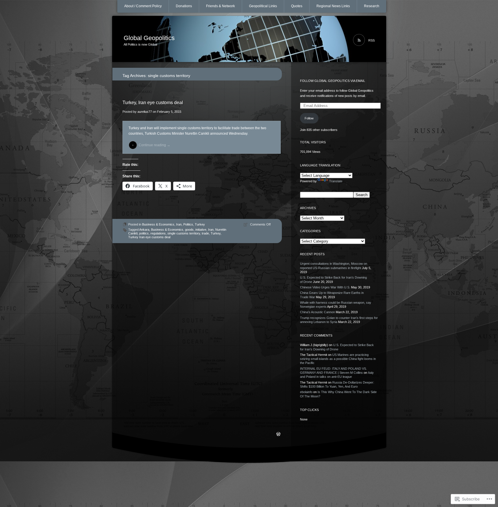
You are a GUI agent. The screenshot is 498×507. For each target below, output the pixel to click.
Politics (188, 224)
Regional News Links (333, 6)
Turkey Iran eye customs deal (149, 237)
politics (144, 233)
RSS (371, 40)
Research (371, 6)
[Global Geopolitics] (249, 39)
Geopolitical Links (263, 6)
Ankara (144, 229)
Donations (184, 6)
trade (205, 233)
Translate (335, 181)
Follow (309, 118)
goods (189, 229)
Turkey (200, 224)
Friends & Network (220, 6)
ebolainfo (306, 392)
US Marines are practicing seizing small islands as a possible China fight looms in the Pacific (338, 359)
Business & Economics (158, 224)
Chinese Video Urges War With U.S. (325, 287)
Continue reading (154, 145)
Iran (179, 224)
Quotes (296, 6)
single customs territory (183, 233)
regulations (158, 233)
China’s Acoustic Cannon (317, 312)
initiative (200, 229)
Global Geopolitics (149, 38)
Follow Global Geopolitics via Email (332, 80)
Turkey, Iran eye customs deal (152, 102)
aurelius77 (144, 111)
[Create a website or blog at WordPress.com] (278, 434)
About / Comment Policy (143, 6)
